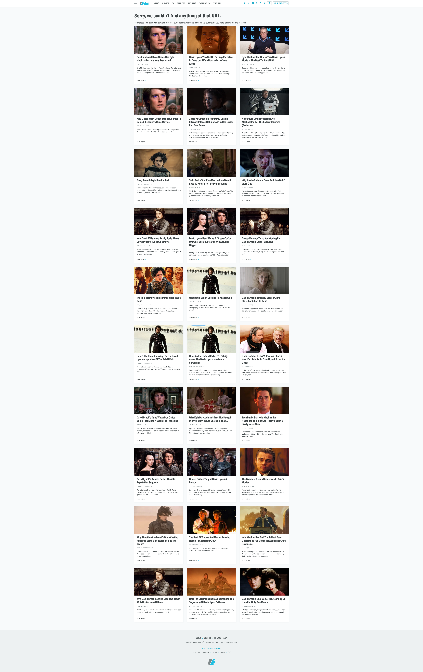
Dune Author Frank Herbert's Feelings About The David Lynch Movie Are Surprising (208, 359)
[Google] (260, 3)
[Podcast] (269, 3)
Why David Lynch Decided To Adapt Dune (210, 297)
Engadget (196, 652)
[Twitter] (248, 3)
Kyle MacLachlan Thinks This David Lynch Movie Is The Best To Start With (263, 59)
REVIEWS (192, 3)
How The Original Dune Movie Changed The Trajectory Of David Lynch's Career (211, 600)
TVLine (214, 652)
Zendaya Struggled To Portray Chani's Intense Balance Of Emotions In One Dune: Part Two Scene (211, 122)
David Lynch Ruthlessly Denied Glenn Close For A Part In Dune (261, 299)
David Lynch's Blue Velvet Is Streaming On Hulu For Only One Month (264, 600)
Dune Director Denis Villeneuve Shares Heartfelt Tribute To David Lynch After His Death (263, 359)
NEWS (156, 3)
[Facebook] (244, 3)
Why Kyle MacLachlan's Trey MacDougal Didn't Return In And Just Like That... (210, 419)
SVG (229, 652)
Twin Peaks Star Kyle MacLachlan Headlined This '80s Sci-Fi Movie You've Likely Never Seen (262, 421)
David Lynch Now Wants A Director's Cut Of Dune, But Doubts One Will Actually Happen (210, 242)
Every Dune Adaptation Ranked (153, 180)
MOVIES (165, 3)
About (198, 638)
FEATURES (217, 3)
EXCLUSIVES (204, 3)
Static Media (198, 642)
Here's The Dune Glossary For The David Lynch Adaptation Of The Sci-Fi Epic (157, 357)
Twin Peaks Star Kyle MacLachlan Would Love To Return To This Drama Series (210, 182)
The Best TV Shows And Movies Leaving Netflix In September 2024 (209, 539)
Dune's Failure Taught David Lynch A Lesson (208, 481)
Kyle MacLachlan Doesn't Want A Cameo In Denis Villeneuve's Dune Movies (159, 120)
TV (173, 3)
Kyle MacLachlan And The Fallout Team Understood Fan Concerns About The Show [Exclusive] (264, 541)
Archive (207, 638)
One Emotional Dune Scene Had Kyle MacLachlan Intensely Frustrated (155, 59)
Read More (141, 80)
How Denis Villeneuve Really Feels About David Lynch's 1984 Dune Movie (158, 240)
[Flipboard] (256, 3)
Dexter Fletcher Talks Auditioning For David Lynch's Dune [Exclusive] (261, 240)
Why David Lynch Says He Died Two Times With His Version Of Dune (158, 600)
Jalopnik (205, 652)
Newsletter (282, 3)
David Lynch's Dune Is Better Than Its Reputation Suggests (156, 481)
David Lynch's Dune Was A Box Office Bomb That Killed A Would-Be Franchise (157, 419)
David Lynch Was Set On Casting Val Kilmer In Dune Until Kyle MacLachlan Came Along (211, 60)
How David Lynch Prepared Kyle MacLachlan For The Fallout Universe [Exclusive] (261, 122)
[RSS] (264, 3)
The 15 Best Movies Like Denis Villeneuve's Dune (159, 299)
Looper (222, 652)
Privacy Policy (220, 638)
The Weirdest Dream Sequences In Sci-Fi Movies (263, 481)
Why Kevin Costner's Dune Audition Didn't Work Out (264, 182)
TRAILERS (181, 3)
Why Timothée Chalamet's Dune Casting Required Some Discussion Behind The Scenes (157, 541)
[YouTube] (252, 3)
